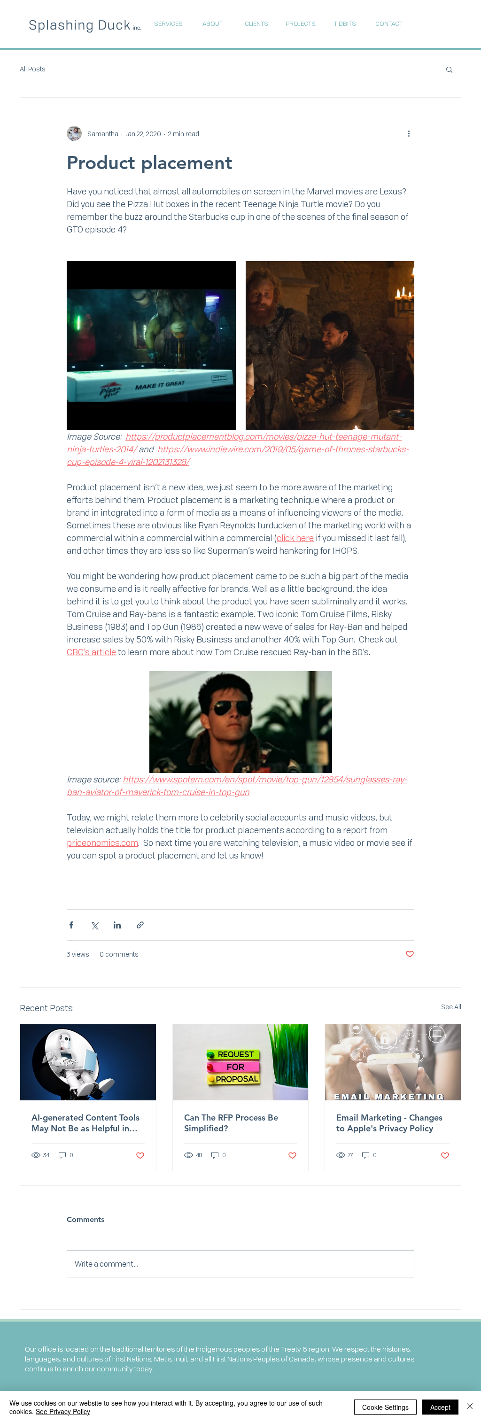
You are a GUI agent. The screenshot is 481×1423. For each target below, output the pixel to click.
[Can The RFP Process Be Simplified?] (241, 1062)
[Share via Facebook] (71, 924)
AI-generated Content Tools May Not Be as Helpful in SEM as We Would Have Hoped (85, 1123)
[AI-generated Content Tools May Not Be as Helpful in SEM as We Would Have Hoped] (88, 1062)
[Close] (469, 1407)
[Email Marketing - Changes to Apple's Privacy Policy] (393, 1062)
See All (451, 1006)
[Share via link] (140, 924)
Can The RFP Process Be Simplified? (231, 1123)
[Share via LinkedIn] (117, 924)
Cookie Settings (385, 1407)
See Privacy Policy (63, 1411)
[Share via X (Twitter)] (94, 924)
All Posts (33, 68)
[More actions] (408, 133)
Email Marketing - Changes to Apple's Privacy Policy (389, 1123)
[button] (449, 69)
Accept (440, 1407)
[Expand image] (151, 345)
